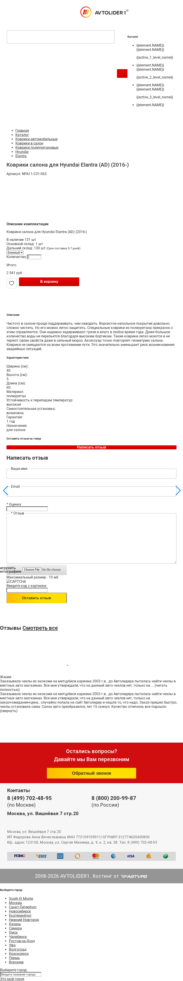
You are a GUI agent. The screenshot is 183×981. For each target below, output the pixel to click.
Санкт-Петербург (23, 907)
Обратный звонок (91, 773)
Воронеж (16, 962)
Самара (15, 928)
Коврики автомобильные (36, 139)
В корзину (49, 281)
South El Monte (21, 898)
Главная (22, 130)
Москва (15, 903)
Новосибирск (20, 911)
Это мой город (12, 979)
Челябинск (18, 937)
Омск (13, 932)
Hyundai (22, 152)
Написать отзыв (91, 447)
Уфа (12, 945)
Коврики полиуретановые (36, 147)
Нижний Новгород (24, 920)
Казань (15, 924)
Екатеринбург (20, 915)
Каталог (22, 135)
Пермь (14, 958)
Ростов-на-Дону (22, 941)
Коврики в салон (29, 143)
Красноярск (19, 954)
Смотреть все (40, 628)
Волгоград (18, 949)
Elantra (21, 156)
